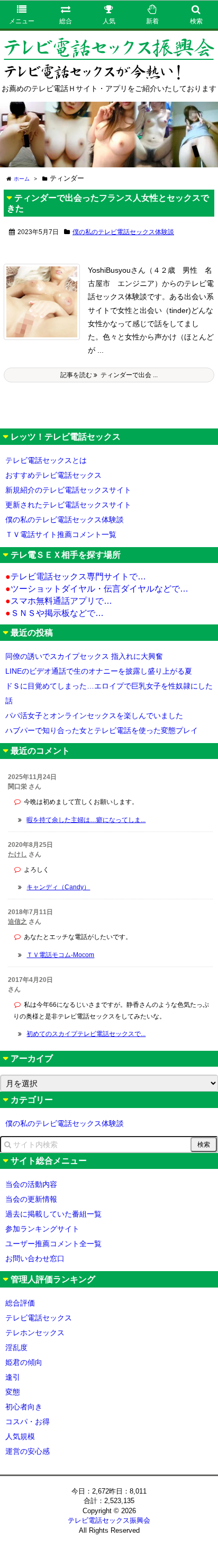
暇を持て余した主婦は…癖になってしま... (86, 820)
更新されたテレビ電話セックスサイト (68, 505)
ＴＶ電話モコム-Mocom (60, 955)
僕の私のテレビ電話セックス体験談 (123, 232)
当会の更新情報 (31, 1199)
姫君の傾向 (23, 1362)
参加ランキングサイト (42, 1229)
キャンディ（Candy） (58, 887)
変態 (12, 1392)
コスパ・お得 (27, 1421)
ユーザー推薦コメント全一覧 (53, 1243)
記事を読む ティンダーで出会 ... (109, 375)
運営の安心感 (27, 1451)
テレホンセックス (35, 1332)
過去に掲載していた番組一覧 (53, 1214)
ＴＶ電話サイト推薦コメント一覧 (60, 534)
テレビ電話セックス (38, 1317)
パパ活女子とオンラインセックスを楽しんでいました (94, 715)
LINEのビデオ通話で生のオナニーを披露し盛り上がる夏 (98, 671)
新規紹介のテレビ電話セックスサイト (68, 490)
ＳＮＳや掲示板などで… (54, 613)
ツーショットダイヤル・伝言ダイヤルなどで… (96, 588)
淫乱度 (16, 1347)
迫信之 (17, 921)
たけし (17, 854)
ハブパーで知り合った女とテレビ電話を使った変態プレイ (101, 730)
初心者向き (23, 1406)
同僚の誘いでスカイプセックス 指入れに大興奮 (84, 656)
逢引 (12, 1377)
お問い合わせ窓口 (35, 1258)
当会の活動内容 (31, 1184)
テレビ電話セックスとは (46, 460)
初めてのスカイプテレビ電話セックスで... (86, 1034)
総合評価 (20, 1303)
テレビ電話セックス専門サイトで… (75, 576)
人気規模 (20, 1436)
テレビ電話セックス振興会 (109, 1520)
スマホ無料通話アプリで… (58, 600)
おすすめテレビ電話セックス (53, 475)
